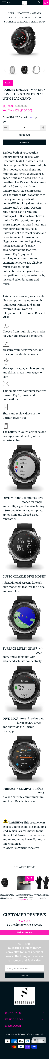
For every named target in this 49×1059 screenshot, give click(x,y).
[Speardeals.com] (24, 2)
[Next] (44, 42)
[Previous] (5, 42)
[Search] (40, 2)
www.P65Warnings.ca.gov (22, 848)
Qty (4, 122)
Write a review (24, 932)
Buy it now (25, 142)
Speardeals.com (19, 1034)
